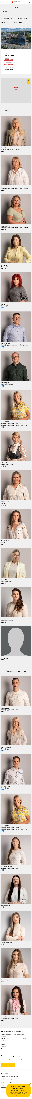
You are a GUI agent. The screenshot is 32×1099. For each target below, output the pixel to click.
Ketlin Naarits (5, 905)
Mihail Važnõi (5, 708)
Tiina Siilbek (5, 421)
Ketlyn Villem (5, 502)
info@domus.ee (9, 64)
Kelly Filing (4, 980)
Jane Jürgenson (6, 1017)
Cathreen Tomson (6, 866)
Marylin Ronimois (6, 541)
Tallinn (19, 18)
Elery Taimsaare (6, 747)
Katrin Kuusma (5, 226)
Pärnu (3, 22)
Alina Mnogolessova (7, 619)
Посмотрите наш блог (6, 1048)
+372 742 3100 (8, 60)
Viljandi (10, 22)
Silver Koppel (5, 382)
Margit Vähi (4, 304)
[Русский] (29, 2)
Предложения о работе (10, 15)
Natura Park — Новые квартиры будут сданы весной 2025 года (14, 1038)
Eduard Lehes (5, 786)
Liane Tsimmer (5, 580)
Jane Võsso (4, 462)
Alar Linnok (4, 658)
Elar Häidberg (5, 343)
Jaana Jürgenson (6, 942)
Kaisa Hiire (4, 148)
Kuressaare (18, 22)
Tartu (25, 18)
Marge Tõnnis (5, 187)
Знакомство (6, 11)
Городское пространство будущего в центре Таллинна (12, 1034)
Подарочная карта (8, 18)
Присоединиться (8, 1065)
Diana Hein (4, 265)
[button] (16, 88)
